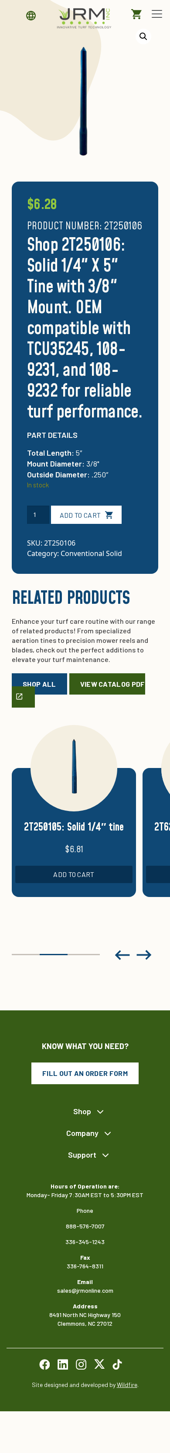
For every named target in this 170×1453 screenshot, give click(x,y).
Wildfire (127, 1384)
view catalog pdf (112, 684)
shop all (39, 684)
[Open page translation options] (33, 15)
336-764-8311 (85, 1266)
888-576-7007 (85, 1226)
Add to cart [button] (74, 874)
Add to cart (80, 515)
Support (82, 1154)
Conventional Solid (91, 553)
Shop (82, 1111)
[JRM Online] (85, 17)
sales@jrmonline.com (85, 1290)
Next (144, 955)
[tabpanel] (74, 821)
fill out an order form (85, 1073)
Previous (122, 955)
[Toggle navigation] (156, 13)
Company (82, 1133)
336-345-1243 (85, 1241)
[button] (143, 36)
